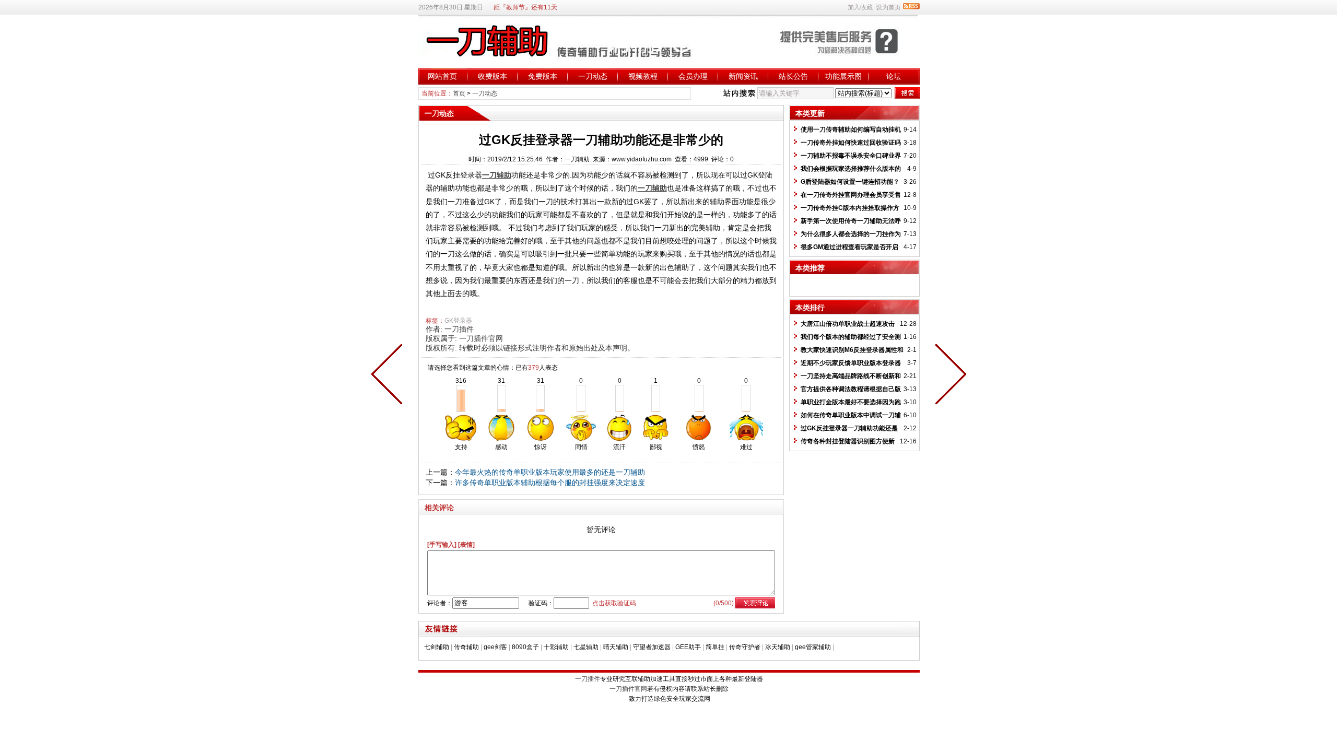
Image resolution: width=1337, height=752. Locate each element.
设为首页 (888, 7)
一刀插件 (459, 329)
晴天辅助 (615, 647)
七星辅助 (586, 647)
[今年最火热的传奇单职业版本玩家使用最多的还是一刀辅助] (948, 376)
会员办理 (693, 76)
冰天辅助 (777, 647)
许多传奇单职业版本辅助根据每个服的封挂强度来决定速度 (550, 482)
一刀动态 (592, 76)
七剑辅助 (436, 647)
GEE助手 (688, 647)
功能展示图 (843, 76)
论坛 (893, 76)
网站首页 (442, 76)
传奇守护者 (744, 647)
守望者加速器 (652, 647)
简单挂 (715, 647)
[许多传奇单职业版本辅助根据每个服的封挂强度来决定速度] (389, 376)
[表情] (466, 544)
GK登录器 (458, 320)
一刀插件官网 (481, 338)
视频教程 (643, 76)
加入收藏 (860, 7)
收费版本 (492, 76)
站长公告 (793, 76)
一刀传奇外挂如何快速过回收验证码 (851, 142)
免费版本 (542, 76)
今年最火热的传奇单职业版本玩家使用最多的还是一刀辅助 (550, 472)
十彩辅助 (556, 647)
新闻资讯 (743, 76)
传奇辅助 (466, 647)
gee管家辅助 (813, 647)
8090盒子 (525, 647)
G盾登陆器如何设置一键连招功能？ (850, 181)
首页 (459, 93)
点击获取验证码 (614, 603)
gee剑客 (495, 647)
